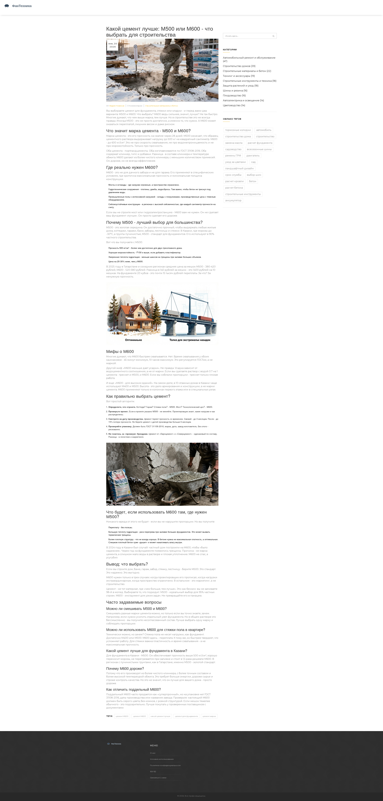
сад (253, 162)
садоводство (233, 149)
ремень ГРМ (233, 155)
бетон (252, 181)
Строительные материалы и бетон (161, 106)
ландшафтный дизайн (239, 168)
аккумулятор (233, 200)
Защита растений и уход (241, 85)
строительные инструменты (243, 194)
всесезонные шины (259, 149)
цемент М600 (139, 716)
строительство (265, 136)
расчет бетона (234, 187)
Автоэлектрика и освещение (243, 100)
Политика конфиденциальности (165, 765)
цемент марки (209, 716)
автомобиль (263, 130)
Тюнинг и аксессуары (239, 76)
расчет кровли (234, 181)
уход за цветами (235, 162)
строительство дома (238, 136)
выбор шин (254, 174)
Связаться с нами (158, 777)
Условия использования (162, 759)
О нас (152, 753)
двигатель (253, 155)
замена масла (233, 142)
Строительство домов (239, 66)
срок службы (233, 174)
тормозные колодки (238, 130)
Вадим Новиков (117, 106)
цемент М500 (122, 716)
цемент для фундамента (186, 716)
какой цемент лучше (160, 716)
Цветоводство (234, 105)
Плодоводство (234, 95)
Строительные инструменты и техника (249, 80)
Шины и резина (235, 90)
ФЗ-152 (153, 771)
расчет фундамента (260, 142)
